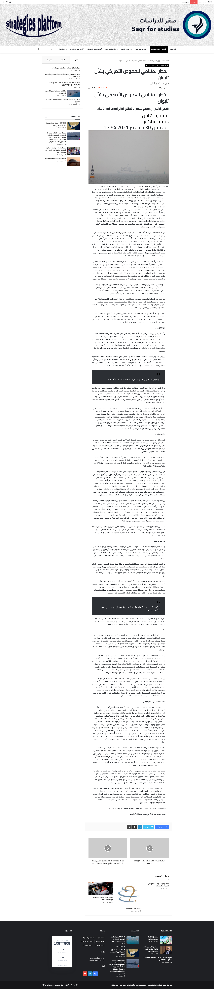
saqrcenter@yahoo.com (97, 958)
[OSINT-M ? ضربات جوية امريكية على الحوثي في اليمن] (73, 126)
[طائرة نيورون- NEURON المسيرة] (73, 161)
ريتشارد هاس (155, 115)
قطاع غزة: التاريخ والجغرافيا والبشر (153, 938)
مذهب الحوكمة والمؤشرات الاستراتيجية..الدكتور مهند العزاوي (63, 100)
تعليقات (49, 59)
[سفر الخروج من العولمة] (128, 894)
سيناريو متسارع (124, 215)
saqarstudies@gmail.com (97, 960)
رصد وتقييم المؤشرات (94, 49)
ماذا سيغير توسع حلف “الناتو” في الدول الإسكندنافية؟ (158, 884)
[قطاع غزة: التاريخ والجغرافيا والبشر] (166, 940)
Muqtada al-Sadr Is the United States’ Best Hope (103, 898)
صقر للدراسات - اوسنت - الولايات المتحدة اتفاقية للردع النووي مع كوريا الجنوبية (55, 150)
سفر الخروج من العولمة (133, 908)
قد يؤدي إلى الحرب (132, 359)
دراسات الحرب (126, 49)
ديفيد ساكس (155, 121)
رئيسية (172, 49)
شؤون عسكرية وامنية (158, 49)
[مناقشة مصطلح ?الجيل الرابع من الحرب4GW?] (73, 93)
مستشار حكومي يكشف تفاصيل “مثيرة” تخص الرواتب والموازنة (150, 949)
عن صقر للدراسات (76, 49)
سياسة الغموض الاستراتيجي (121, 232)
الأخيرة (63, 59)
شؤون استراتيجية (141, 49)
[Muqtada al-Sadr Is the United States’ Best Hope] (100, 888)
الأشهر (76, 59)
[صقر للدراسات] (107, 25)
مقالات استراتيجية (111, 49)
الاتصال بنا (62, 49)
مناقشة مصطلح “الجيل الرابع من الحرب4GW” (55, 92)
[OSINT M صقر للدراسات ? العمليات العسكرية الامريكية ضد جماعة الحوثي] (133, 940)
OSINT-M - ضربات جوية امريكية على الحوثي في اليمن (56, 124)
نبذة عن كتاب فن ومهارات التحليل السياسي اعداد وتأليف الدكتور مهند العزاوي (64, 83)
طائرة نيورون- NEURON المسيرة (55, 158)
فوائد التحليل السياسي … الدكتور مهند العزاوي (65, 67)
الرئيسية (164, 60)
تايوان (118, 189)
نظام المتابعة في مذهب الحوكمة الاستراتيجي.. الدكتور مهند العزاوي (62, 75)
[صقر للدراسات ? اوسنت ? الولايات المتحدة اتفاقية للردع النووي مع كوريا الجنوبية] (73, 151)
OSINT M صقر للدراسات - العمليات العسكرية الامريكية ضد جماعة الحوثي (117, 940)
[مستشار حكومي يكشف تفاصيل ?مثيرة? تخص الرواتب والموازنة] (166, 950)
